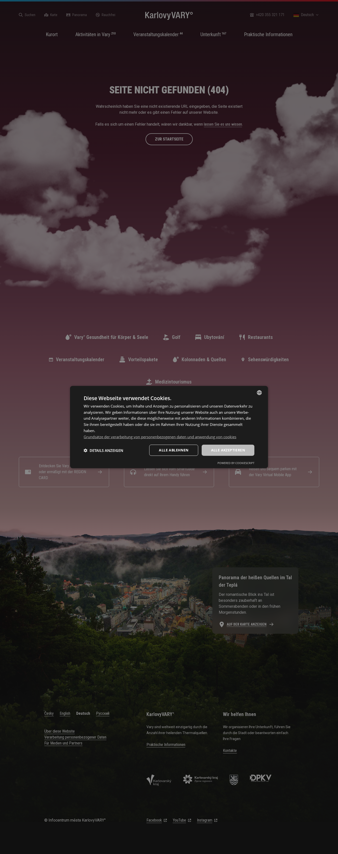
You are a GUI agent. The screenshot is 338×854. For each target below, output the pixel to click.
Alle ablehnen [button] (173, 450)
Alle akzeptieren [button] (228, 450)
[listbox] (259, 392)
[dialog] (169, 427)
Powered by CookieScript (235, 463)
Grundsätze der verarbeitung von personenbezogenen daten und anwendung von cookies (160, 436)
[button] (103, 450)
